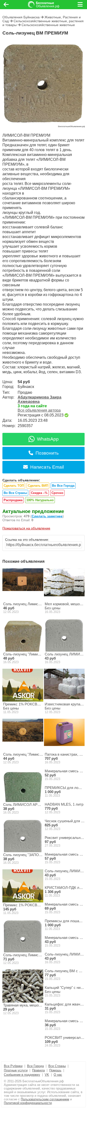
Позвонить (47, 453)
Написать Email (47, 467)
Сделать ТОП (14, 485)
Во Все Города (63, 485)
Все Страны (57, 1066)
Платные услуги (16, 1070)
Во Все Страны (15, 493)
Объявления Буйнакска (21, 17)
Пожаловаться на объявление (26, 528)
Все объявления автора (39, 410)
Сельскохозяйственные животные (48, 25)
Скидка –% (39, 493)
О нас (58, 1074)
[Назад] (6, 4)
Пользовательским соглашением (45, 1099)
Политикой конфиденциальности (28, 1103)
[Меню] (80, 4)
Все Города (35, 1066)
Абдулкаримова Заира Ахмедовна (39, 399)
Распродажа (13, 500)
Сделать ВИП (38, 485)
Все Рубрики (13, 1066)
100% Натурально (40, 500)
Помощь (55, 1070)
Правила (38, 1070)
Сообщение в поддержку (22, 1074)
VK (47, 1074)
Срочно (57, 493)
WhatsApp (48, 439)
